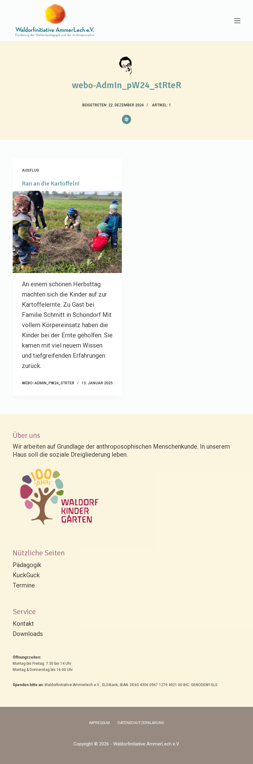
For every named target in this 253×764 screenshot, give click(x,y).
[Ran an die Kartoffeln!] (67, 232)
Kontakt (23, 623)
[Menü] (237, 21)
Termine (24, 585)
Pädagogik (27, 565)
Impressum (99, 723)
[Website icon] (126, 119)
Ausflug (30, 170)
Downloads (28, 634)
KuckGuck (26, 575)
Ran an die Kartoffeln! (51, 183)
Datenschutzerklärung (141, 723)
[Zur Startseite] (56, 20)
